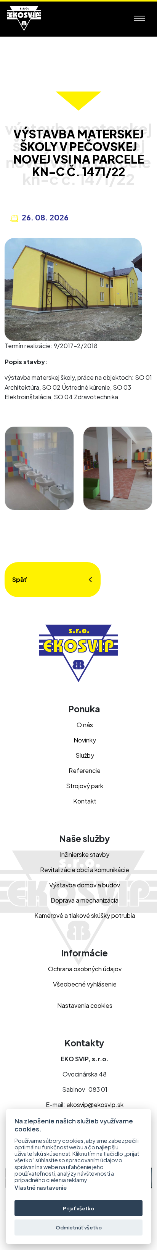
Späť (19, 579)
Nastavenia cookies (84, 1005)
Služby (84, 755)
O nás (85, 725)
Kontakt (84, 801)
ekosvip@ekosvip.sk (94, 1105)
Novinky (85, 740)
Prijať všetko (78, 1208)
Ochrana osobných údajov (85, 969)
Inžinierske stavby (84, 854)
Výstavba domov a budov (84, 885)
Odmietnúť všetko (79, 1227)
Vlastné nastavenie (40, 1187)
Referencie (85, 770)
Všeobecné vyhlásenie (85, 984)
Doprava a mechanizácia (85, 900)
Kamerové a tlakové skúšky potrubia (84, 915)
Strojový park (84, 786)
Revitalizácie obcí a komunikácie (84, 870)
